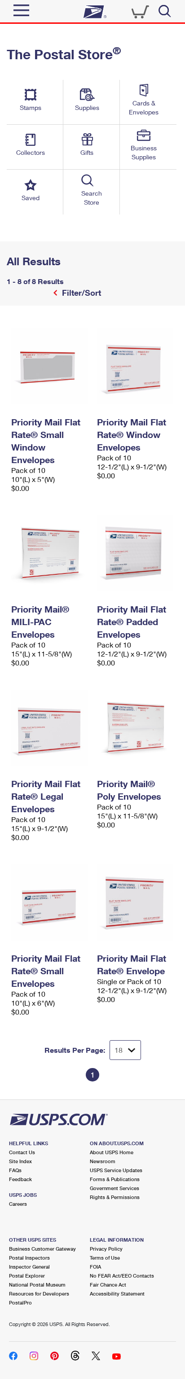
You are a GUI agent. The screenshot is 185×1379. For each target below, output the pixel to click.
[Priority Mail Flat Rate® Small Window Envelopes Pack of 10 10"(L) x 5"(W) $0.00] (49, 366)
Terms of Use (105, 1258)
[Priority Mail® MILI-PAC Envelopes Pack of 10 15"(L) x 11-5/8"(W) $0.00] (49, 553)
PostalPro (20, 1302)
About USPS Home (111, 1152)
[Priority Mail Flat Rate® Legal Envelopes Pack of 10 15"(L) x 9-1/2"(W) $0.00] (49, 728)
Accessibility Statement (117, 1293)
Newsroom (102, 1161)
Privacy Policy (106, 1249)
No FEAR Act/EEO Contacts (122, 1275)
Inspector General (29, 1267)
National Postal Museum (37, 1284)
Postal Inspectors (29, 1258)
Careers (18, 1204)
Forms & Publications (115, 1179)
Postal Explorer (27, 1275)
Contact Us (22, 1152)
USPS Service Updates (116, 1170)
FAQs (15, 1170)
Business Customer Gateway (42, 1249)
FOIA (95, 1267)
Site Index (20, 1161)
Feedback (20, 1179)
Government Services (114, 1188)
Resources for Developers (39, 1293)
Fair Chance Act (108, 1284)
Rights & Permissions (115, 1197)
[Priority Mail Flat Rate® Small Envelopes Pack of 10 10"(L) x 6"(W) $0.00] (49, 902)
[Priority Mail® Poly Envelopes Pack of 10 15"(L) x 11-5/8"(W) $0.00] (135, 728)
